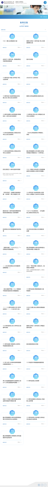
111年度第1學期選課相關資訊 (35, 362)
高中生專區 (29, 59)
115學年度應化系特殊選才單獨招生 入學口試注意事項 (12, 115)
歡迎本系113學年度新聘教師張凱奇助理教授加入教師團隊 (12, 211)
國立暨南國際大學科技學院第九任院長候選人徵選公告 (35, 248)
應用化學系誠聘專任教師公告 (35, 96)
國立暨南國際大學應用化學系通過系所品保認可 (12, 436)
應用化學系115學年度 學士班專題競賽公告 (35, 42)
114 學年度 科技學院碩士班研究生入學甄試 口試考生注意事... (35, 193)
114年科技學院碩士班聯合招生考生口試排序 (12, 152)
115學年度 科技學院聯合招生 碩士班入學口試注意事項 (11, 97)
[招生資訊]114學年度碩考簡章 (11, 169)
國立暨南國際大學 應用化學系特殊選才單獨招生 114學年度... (35, 152)
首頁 (41, 16)
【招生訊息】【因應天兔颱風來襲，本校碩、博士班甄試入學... (12, 193)
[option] (24, 10)
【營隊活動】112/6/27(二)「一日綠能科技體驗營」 (12, 248)
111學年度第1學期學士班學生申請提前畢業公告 (11, 345)
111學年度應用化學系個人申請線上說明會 (35, 400)
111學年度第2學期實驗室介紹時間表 (35, 290)
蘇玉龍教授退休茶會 (32, 344)
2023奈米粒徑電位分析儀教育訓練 (35, 230)
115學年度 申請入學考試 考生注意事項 (11, 78)
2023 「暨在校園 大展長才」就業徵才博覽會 (35, 266)
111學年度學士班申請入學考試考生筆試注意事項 (35, 418)
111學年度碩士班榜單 (32, 381)
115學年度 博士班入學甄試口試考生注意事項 (35, 115)
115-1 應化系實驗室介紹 (10, 41)
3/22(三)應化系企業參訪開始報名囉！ (35, 308)
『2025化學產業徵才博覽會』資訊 (35, 133)
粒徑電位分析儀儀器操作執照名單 (12, 230)
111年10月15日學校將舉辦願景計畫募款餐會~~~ (12, 363)
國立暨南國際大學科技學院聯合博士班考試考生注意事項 (12, 418)
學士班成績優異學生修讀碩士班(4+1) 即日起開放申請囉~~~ (12, 381)
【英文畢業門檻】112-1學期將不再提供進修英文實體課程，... (12, 290)
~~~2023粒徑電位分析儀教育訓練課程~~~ (11, 266)
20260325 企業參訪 (32, 77)
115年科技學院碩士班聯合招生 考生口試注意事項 (12, 133)
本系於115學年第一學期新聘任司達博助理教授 (12, 60)
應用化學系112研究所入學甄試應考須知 (35, 326)
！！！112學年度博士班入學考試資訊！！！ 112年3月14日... (12, 308)
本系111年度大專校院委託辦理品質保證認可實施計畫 (12, 400)
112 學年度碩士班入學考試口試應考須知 (12, 326)
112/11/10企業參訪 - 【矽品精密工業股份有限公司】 (35, 211)
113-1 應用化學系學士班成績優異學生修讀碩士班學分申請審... (35, 170)
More (19, 47)
